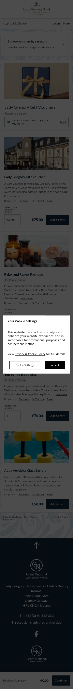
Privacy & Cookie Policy (30, 354)
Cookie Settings (24, 365)
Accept (55, 365)
